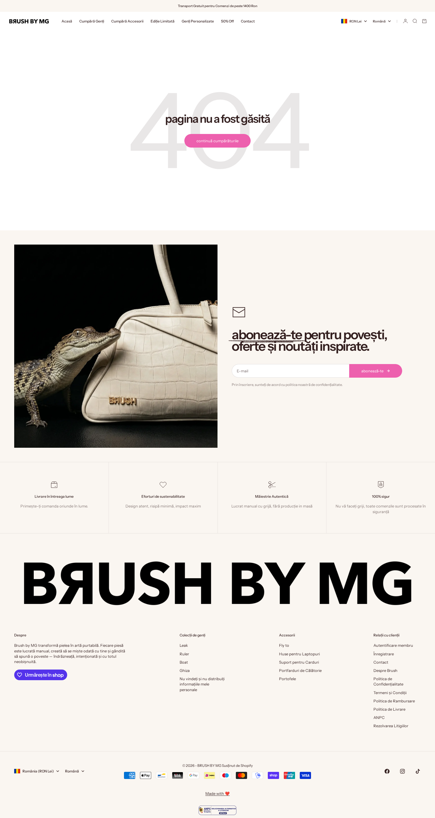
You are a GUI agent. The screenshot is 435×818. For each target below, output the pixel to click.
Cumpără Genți (91, 21)
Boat (184, 662)
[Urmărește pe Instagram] (402, 771)
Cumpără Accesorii (127, 21)
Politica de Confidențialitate (388, 681)
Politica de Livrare (389, 709)
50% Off (227, 21)
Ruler (184, 654)
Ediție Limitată (163, 21)
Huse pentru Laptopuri (299, 654)
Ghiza (185, 670)
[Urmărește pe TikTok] (418, 771)
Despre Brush (385, 670)
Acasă (67, 21)
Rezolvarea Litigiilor (390, 725)
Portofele (287, 678)
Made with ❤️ (217, 793)
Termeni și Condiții (390, 692)
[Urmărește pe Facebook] (387, 771)
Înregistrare (383, 654)
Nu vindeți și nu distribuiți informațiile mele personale (202, 684)
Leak (184, 645)
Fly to (284, 645)
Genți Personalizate (198, 21)
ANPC (379, 717)
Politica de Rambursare (394, 701)
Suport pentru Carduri (299, 662)
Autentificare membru (393, 645)
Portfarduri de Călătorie (300, 670)
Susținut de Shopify (237, 765)
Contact (248, 21)
